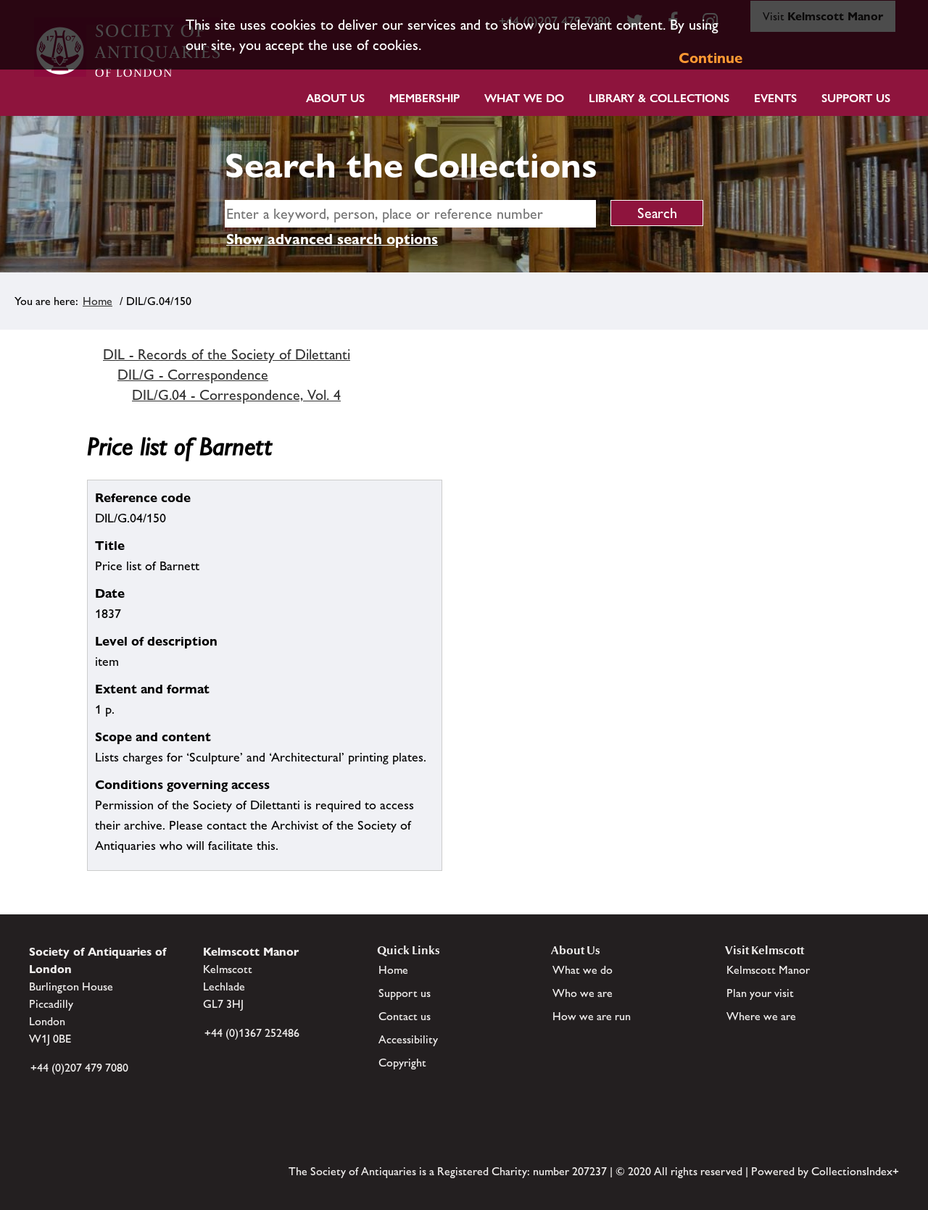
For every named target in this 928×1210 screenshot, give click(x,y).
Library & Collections (659, 98)
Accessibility (408, 1039)
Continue (710, 58)
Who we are (582, 993)
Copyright (402, 1062)
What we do (524, 98)
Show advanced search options (332, 239)
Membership (424, 98)
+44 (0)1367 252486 (251, 1033)
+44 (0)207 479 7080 (79, 1068)
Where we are (761, 1016)
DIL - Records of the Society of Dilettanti (226, 354)
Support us (404, 993)
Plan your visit (760, 993)
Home (97, 301)
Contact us (404, 1016)
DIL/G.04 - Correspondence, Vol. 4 (236, 395)
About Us (335, 98)
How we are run (591, 1016)
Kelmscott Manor (768, 970)
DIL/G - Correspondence (192, 374)
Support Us (855, 98)
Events (775, 98)
